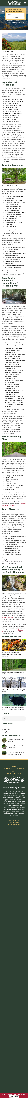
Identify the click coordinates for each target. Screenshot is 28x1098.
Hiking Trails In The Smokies (14, 768)
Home (8, 20)
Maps (14, 771)
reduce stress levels (8, 617)
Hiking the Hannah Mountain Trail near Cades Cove (16, 753)
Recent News (17, 20)
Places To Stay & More (14, 773)
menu (25, 3)
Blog (12, 20)
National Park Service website (14, 504)
